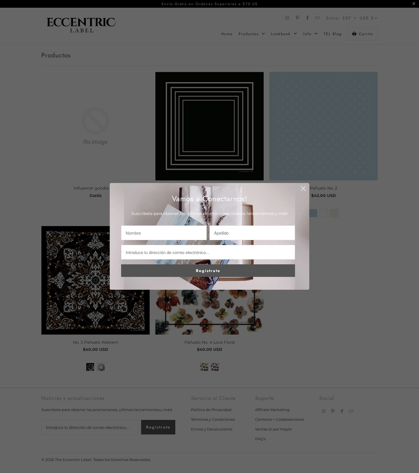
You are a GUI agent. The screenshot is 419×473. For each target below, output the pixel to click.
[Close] (303, 189)
